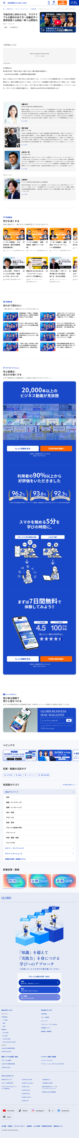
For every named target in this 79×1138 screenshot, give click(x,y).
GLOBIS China (25, 1086)
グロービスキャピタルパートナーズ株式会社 (9, 1087)
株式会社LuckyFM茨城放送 (49, 1092)
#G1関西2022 (13, 27)
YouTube (10, 1110)
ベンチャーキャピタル (47, 1060)
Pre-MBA (5, 1036)
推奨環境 (29, 1126)
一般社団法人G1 (46, 1079)
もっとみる (24, 121)
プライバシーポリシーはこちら (47, 728)
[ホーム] (3, 9)
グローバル (10, 817)
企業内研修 (44, 1014)
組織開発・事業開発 (46, 1031)
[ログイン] (54, 3)
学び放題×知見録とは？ (69, 785)
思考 (7, 797)
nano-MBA (6, 1032)
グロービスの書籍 (6, 1060)
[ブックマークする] (23, 242)
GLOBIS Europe (26, 1090)
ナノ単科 (27, 997)
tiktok (25, 1110)
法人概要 (4, 1126)
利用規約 (10, 1126)
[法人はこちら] (74, 2)
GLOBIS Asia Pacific (27, 1079)
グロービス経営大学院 (14, 828)
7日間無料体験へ (62, 3)
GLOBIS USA (25, 1100)
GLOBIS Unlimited (6, 1051)
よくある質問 (36, 1126)
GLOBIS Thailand (26, 1097)
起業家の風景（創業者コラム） (16, 859)
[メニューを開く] (4, 3)
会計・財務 (10, 812)
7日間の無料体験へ (56, 448)
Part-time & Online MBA (9, 1042)
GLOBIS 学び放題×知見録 (8, 1048)
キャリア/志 (10, 843)
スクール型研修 (45, 1017)
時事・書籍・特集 (12, 838)
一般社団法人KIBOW (47, 1083)
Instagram (40, 1110)
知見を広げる (10, 9)
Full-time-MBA (7, 1039)
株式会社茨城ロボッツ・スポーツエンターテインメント (49, 1087)
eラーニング (44, 1021)
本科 (30, 982)
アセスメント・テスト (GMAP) (49, 1024)
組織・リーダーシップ (14, 807)
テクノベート (11, 833)
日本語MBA (5, 1017)
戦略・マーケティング (14, 802)
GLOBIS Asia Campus (27, 1083)
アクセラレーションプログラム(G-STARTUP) (52, 1064)
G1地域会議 (33, 9)
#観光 (5, 27)
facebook (65, 1110)
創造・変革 (10, 822)
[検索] (49, 3)
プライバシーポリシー (19, 1126)
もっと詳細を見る (23, 448)
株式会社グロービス (7, 1079)
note (9, 1117)
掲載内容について (58, 1126)
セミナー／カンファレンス (21, 9)
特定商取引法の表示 (47, 1126)
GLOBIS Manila (26, 1093)
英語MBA (4, 1029)
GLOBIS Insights (6, 1067)
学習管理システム (45, 1028)
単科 (29, 990)
